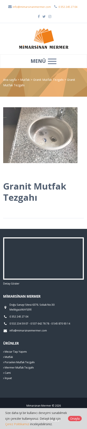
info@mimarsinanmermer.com (31, 7)
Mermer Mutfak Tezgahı (19, 367)
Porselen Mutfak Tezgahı (19, 362)
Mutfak (25, 80)
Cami (7, 373)
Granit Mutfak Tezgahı (48, 80)
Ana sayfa (10, 80)
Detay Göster (11, 283)
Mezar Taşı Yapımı (15, 351)
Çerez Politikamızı (17, 424)
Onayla (75, 419)
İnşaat (8, 378)
